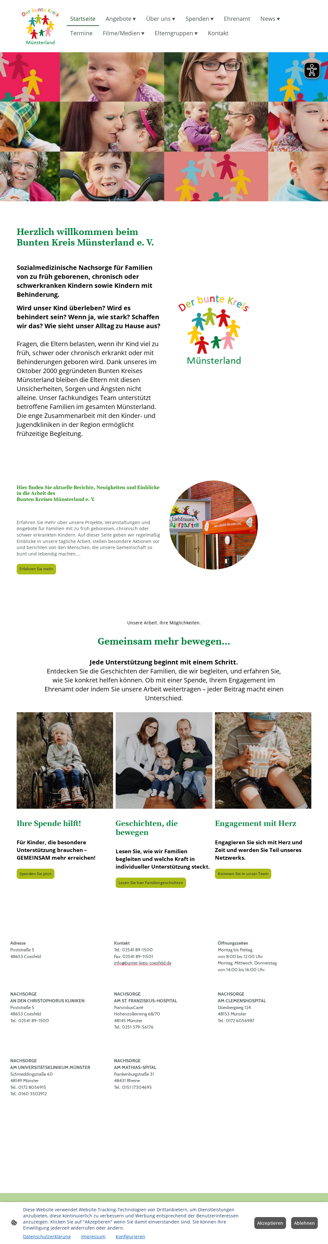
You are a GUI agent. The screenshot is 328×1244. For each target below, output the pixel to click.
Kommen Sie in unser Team (243, 873)
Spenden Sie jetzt (36, 873)
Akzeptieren (270, 1223)
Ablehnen (304, 1223)
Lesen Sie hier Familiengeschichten (151, 882)
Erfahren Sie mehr (36, 569)
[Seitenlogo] (40, 26)
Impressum (93, 1236)
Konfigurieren (130, 1236)
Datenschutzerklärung (47, 1236)
